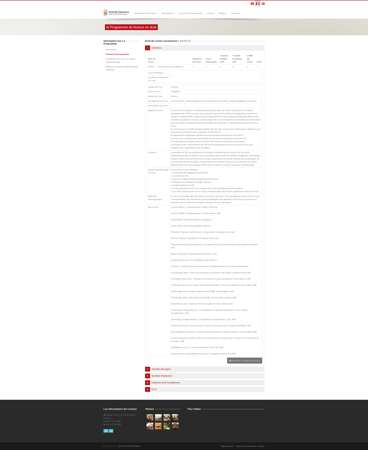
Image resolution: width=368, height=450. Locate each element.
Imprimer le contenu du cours (246, 360)
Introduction (111, 49)
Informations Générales (145, 13)
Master (222, 13)
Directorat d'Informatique (129, 446)
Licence (210, 13)
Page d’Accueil (227, 446)
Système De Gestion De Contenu (250, 446)
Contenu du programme (117, 54)
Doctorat (235, 13)
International (167, 13)
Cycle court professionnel (190, 13)
